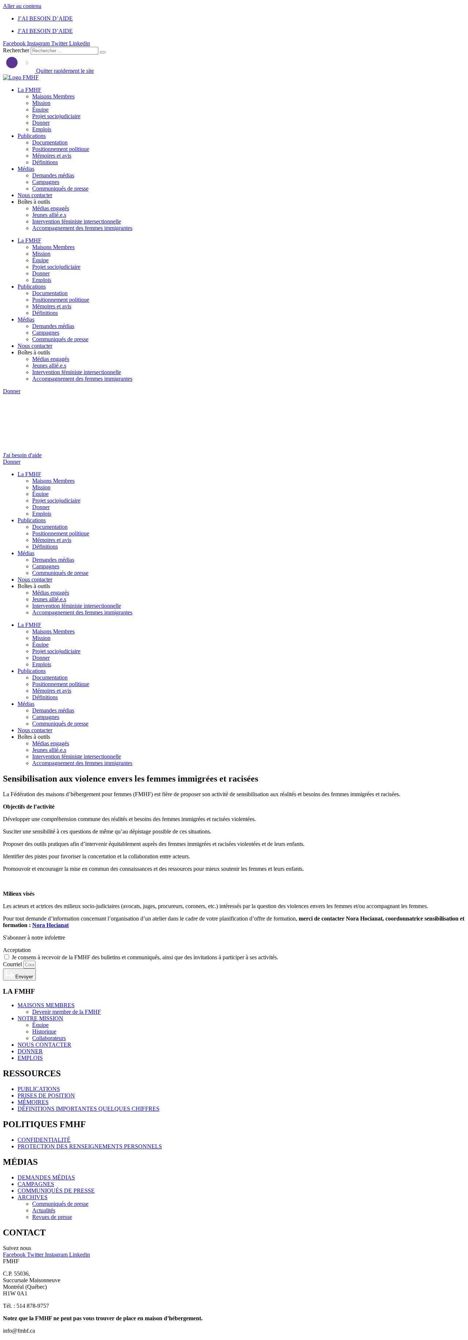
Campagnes (45, 182)
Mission (41, 103)
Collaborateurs (49, 1038)
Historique (44, 1031)
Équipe (40, 109)
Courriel (13, 964)
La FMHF (29, 90)
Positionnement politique (60, 149)
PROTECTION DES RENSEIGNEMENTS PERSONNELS (90, 1146)
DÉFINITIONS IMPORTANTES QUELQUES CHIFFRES (88, 1109)
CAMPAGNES (36, 1184)
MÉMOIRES (33, 1102)
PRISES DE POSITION (46, 1095)
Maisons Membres (53, 96)
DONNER (30, 1051)
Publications (32, 136)
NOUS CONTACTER (44, 1045)
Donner (41, 123)
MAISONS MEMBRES (46, 1005)
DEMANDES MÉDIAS (46, 1177)
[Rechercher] (103, 52)
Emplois (41, 129)
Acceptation (17, 950)
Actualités (43, 1210)
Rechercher (17, 50)
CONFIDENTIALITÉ (44, 1140)
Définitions (45, 162)
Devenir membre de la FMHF (66, 1012)
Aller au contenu (22, 6)
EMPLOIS (30, 1058)
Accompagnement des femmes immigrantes (82, 228)
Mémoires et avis (51, 156)
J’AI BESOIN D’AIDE (45, 18)
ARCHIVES (33, 1197)
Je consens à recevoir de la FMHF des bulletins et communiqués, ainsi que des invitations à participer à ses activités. (145, 957)
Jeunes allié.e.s (49, 215)
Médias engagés (50, 208)
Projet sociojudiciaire (56, 116)
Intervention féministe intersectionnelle (76, 221)
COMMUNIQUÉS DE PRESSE (56, 1190)
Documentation (50, 142)
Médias (26, 169)
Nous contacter (35, 195)
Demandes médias (53, 175)
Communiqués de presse (60, 188)
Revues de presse (52, 1217)
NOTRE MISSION (40, 1018)
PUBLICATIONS (39, 1089)
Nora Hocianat (50, 925)
